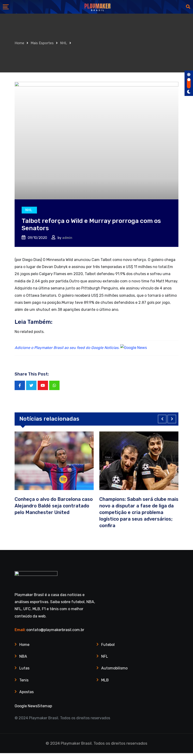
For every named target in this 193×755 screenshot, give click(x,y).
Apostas (26, 692)
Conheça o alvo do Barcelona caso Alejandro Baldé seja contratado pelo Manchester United (54, 505)
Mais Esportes (42, 43)
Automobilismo (114, 668)
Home (19, 43)
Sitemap (44, 706)
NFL (104, 656)
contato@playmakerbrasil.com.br (55, 630)
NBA (23, 656)
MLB (105, 680)
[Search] (188, 6)
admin (67, 238)
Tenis (23, 680)
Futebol (108, 644)
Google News (26, 706)
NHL (63, 43)
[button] (162, 419)
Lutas (24, 668)
